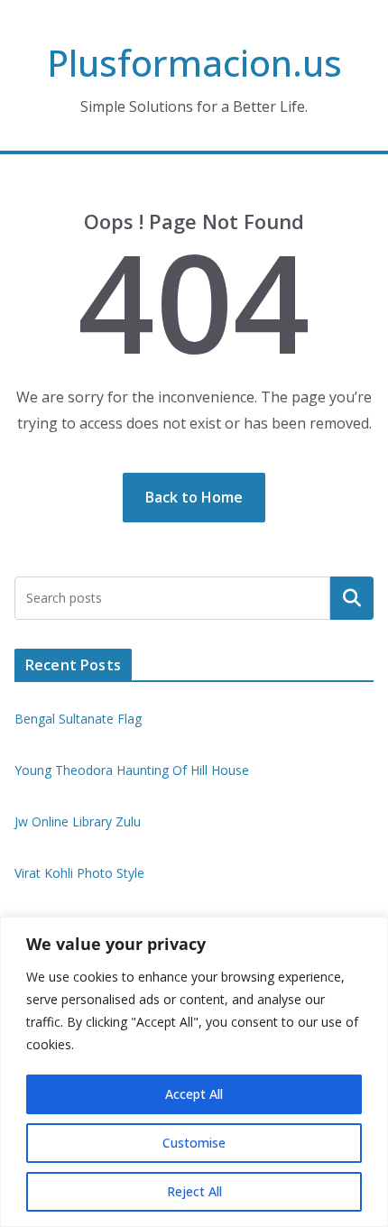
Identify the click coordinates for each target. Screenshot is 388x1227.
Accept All (194, 1093)
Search (352, 598)
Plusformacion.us (194, 63)
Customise (194, 1142)
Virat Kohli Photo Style (79, 872)
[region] (194, 1072)
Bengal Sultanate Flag (78, 718)
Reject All (194, 1191)
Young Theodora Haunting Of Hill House (131, 770)
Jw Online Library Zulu (77, 821)
